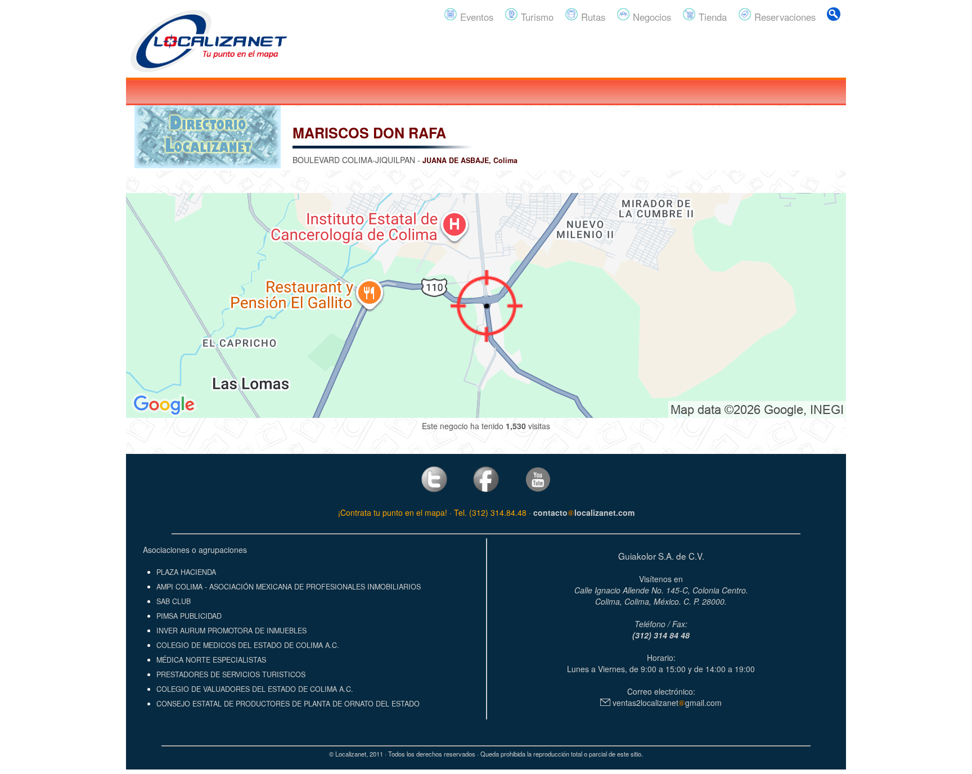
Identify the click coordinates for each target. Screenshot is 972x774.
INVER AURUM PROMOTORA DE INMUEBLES (231, 631)
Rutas (591, 17)
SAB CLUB (173, 601)
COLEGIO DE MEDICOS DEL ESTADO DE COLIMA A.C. (247, 645)
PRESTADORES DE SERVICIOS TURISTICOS (230, 674)
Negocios (650, 17)
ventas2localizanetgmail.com (666, 702)
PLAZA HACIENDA (186, 572)
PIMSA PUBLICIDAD (189, 616)
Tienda (711, 17)
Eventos (475, 17)
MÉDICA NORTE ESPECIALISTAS (211, 660)
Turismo (536, 17)
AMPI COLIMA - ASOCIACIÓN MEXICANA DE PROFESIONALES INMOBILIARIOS (288, 587)
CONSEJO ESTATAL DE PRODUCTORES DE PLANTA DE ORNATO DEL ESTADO (288, 704)
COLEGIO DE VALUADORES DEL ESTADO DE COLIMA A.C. (254, 689)
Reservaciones (784, 17)
